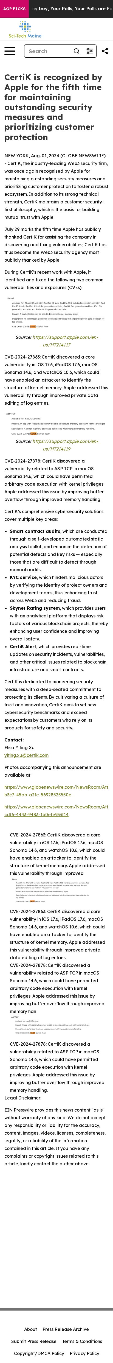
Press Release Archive (66, 1329)
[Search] (76, 51)
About (30, 1329)
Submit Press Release (33, 1341)
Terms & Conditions (82, 1341)
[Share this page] (105, 51)
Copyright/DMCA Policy (39, 1353)
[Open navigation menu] (9, 51)
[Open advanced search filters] (89, 51)
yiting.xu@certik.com (26, 755)
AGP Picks (14, 8)
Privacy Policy (84, 1353)
